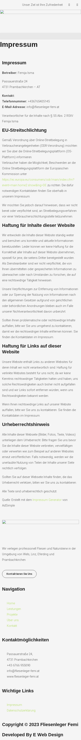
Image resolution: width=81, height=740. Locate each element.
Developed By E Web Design (32, 734)
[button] (40, 36)
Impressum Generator (47, 500)
